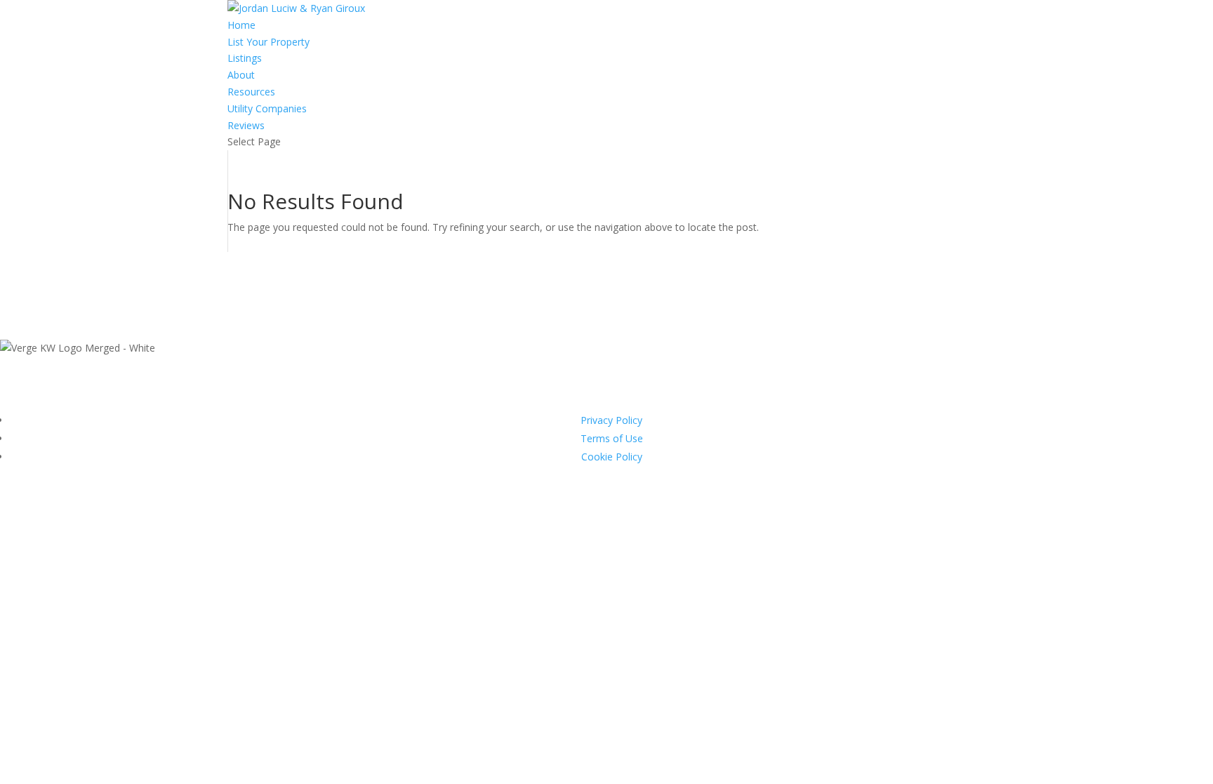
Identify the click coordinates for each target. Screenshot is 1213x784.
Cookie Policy (611, 456)
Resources (251, 91)
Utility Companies (267, 108)
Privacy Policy (611, 420)
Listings (244, 58)
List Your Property (268, 41)
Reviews (246, 125)
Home (241, 25)
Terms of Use (612, 438)
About (241, 74)
